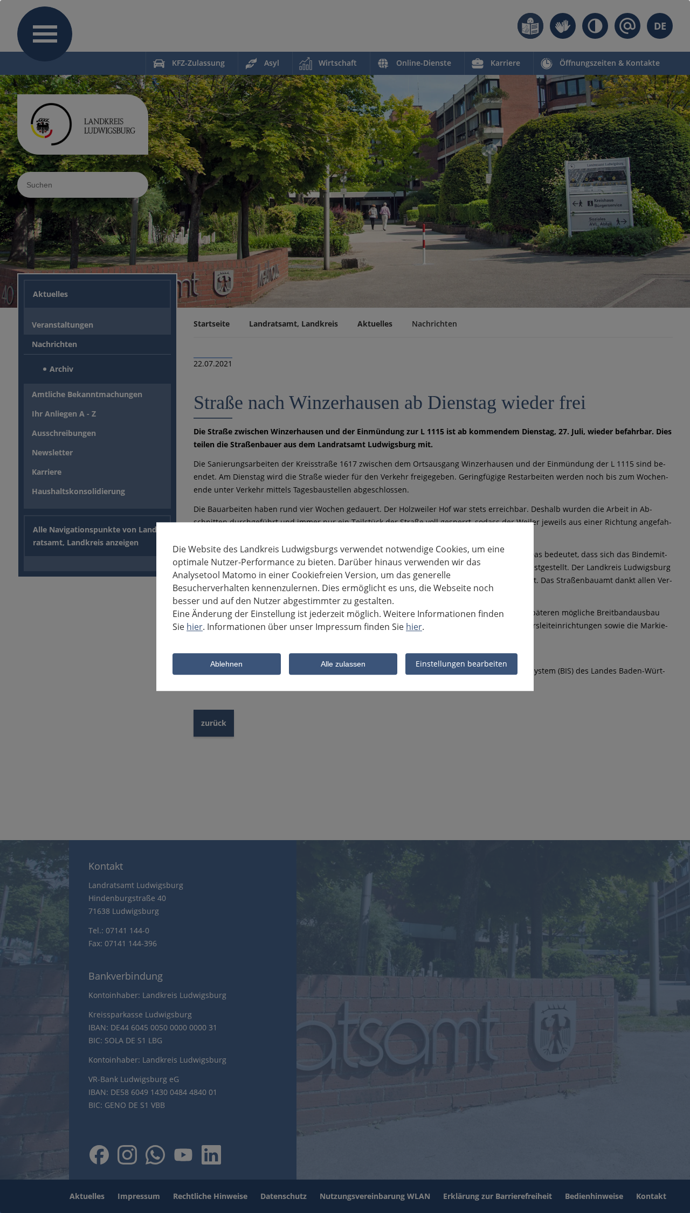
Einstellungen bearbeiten (461, 664)
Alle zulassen (343, 664)
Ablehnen (226, 664)
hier (195, 627)
